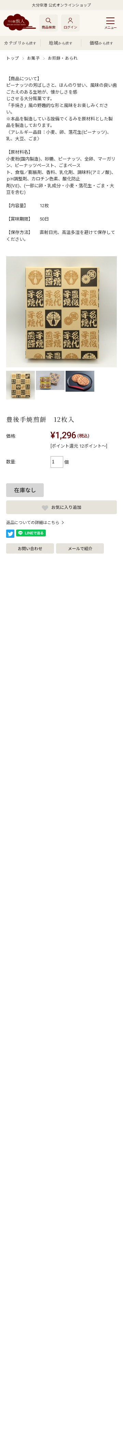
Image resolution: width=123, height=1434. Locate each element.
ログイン (70, 27)
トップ (12, 58)
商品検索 (48, 27)
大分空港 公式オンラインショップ (61, 5)
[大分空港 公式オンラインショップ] (19, 23)
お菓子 (33, 58)
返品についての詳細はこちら (32, 522)
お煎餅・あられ (63, 58)
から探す (20, 42)
